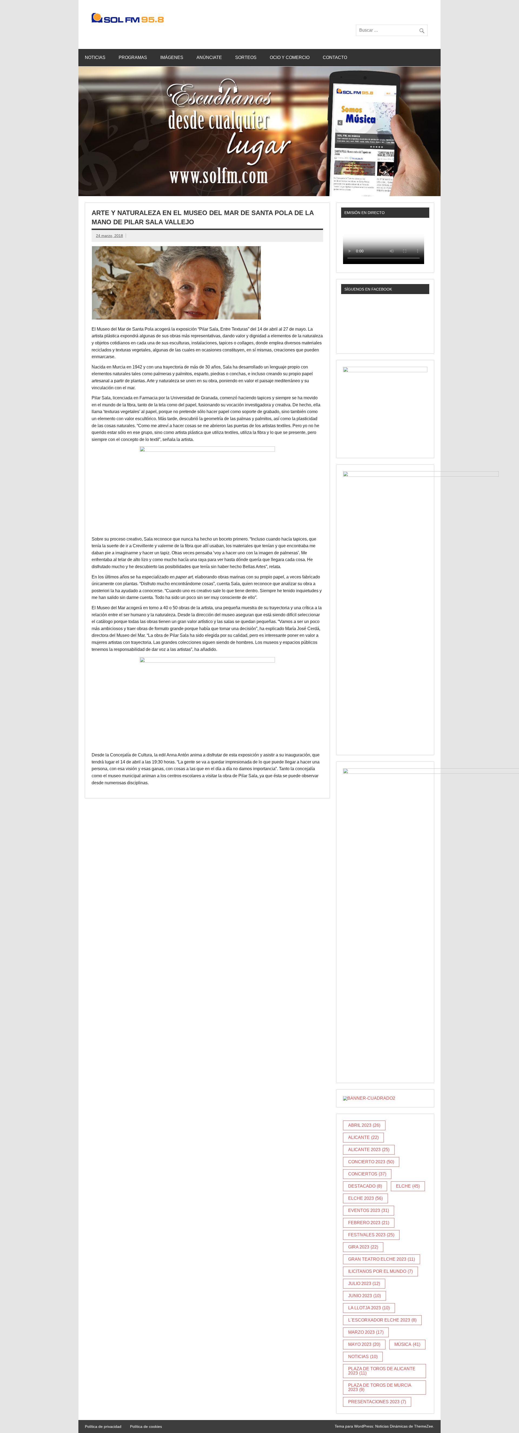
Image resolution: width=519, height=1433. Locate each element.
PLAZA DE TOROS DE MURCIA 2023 (379, 1387)
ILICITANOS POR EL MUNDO (380, 1271)
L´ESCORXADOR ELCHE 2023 (382, 1320)
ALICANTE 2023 (369, 1149)
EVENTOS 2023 (368, 1210)
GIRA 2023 (363, 1247)
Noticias (95, 57)
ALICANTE (363, 1137)
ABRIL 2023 (364, 1125)
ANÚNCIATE (209, 57)
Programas (133, 57)
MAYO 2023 (364, 1344)
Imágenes (171, 57)
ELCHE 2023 (365, 1198)
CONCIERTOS (367, 1174)
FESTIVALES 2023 (371, 1235)
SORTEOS (246, 57)
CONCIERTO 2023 (371, 1161)
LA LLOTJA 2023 (369, 1308)
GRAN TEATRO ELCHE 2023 (381, 1259)
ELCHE (408, 1186)
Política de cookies (146, 1426)
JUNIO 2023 (364, 1295)
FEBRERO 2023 (368, 1222)
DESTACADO (365, 1186)
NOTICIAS (363, 1356)
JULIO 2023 (364, 1283)
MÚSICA (407, 1344)
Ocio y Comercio (290, 57)
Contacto (335, 57)
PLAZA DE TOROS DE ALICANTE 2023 (381, 1370)
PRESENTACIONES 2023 (377, 1401)
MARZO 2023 (366, 1332)
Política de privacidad (103, 1426)
